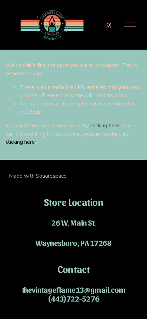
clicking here (104, 125)
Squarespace (51, 176)
